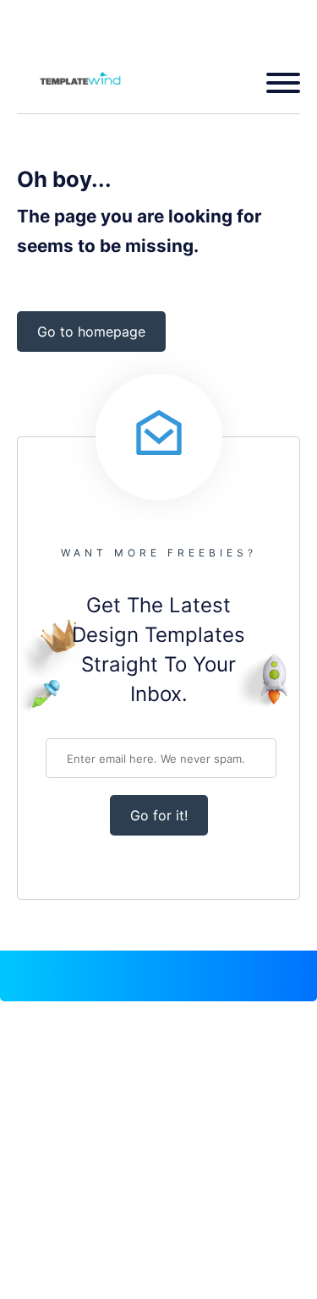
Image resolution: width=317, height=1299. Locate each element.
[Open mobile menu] (277, 82)
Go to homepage (91, 331)
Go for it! (159, 815)
